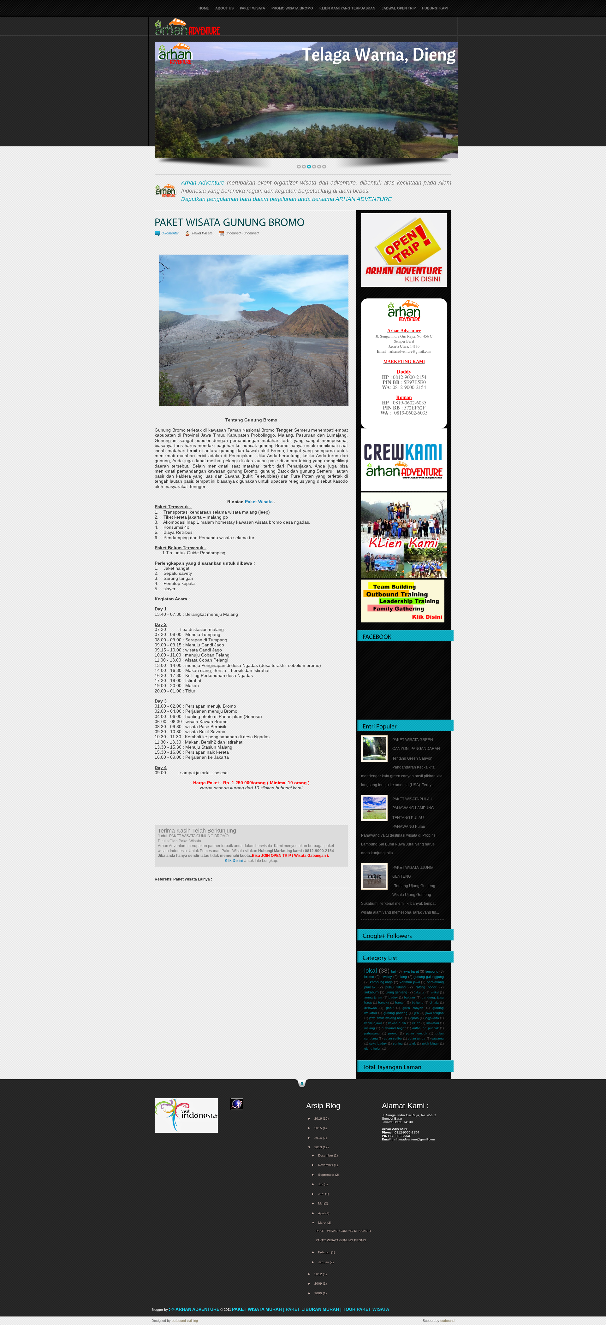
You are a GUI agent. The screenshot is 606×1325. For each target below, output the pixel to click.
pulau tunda (416, 1038)
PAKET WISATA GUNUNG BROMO (341, 1240)
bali (393, 971)
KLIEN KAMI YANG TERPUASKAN (347, 8)
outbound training (185, 1320)
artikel (435, 992)
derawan (370, 1008)
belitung (418, 1002)
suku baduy (378, 1043)
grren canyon (412, 1008)
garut (390, 1008)
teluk (412, 1043)
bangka (383, 1002)
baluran (409, 997)
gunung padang (395, 1013)
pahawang (372, 1033)
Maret (322, 1222)
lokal (370, 970)
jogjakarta (432, 1018)
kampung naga (381, 982)
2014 (318, 1138)
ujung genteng (396, 992)
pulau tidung (395, 987)
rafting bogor (426, 987)
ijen (416, 1013)
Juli (321, 1184)
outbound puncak (425, 1028)
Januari (324, 1262)
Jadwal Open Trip (399, 8)
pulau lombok (416, 1033)
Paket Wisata (252, 8)
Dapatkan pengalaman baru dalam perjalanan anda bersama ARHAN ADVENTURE (286, 199)
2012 (318, 1274)
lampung (431, 971)
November (326, 1165)
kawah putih (397, 1023)
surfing (398, 1043)
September (326, 1174)
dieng (403, 977)
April (321, 1213)
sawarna (437, 1038)
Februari (324, 1252)
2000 (318, 1293)
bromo (369, 977)
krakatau (432, 1023)
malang (369, 1028)
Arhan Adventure (202, 183)
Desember (326, 1155)
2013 (318, 1147)
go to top (302, 1084)
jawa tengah (434, 1013)
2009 (318, 1283)
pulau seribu (393, 1038)
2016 (318, 1118)
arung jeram (373, 997)
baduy (393, 997)
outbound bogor (394, 1028)
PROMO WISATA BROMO (292, 8)
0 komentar (170, 233)
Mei (321, 1203)
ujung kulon (372, 1048)
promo (392, 1033)
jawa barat (411, 971)
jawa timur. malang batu (386, 1018)
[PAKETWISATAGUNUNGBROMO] (230, 222)
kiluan (416, 1023)
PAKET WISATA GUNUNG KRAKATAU (343, 1231)
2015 (318, 1128)
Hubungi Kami (435, 8)
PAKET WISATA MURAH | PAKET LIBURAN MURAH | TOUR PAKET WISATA (310, 1309)
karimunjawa (373, 1023)
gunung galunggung (428, 977)
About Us (224, 8)
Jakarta (419, 992)
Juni (321, 1194)
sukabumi (371, 992)
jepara (414, 1018)
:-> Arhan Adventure (194, 1309)
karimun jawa (410, 982)
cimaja (434, 1002)
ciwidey (386, 977)
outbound (447, 1320)
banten (400, 1002)
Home (204, 8)
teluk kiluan (430, 1043)
